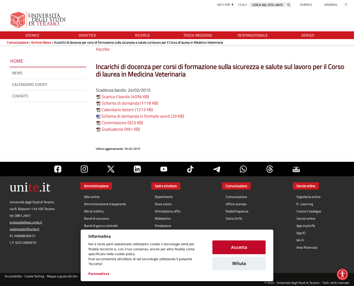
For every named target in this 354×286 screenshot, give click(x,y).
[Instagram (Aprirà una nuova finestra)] (84, 169)
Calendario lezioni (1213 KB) (127, 109)
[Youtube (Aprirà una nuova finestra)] (163, 169)
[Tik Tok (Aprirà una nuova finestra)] (190, 169)
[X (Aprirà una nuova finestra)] (110, 169)
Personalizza (98, 274)
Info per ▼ (225, 4)
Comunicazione (17, 42)
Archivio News (41, 42)
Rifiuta (239, 263)
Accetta (239, 247)
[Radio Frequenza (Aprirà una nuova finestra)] (296, 169)
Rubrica (306, 4)
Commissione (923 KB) (122, 122)
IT (346, 4)
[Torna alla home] (38, 20)
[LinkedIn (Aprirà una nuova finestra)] (137, 169)
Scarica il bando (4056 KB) (125, 96)
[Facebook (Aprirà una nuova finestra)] (57, 169)
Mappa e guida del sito (62, 276)
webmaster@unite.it (24, 229)
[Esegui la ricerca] (288, 4)
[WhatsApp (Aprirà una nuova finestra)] (243, 169)
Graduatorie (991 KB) (120, 129)
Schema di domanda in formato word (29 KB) (142, 116)
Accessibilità (13, 276)
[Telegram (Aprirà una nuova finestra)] (216, 169)
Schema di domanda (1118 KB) (129, 103)
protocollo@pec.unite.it (26, 222)
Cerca (242, 4)
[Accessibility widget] (342, 274)
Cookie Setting (34, 276)
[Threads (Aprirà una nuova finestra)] (269, 169)
